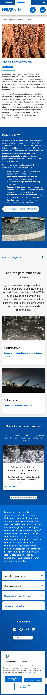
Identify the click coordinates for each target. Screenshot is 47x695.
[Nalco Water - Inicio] (11, 10)
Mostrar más (10, 487)
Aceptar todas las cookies (13, 679)
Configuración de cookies (23, 686)
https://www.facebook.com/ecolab (21, 629)
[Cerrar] (42, 654)
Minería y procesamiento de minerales (17, 20)
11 (33, 497)
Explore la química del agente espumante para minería (23, 354)
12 (35, 497)
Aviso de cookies (30, 672)
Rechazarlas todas (33, 680)
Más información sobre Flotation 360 (21, 209)
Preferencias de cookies (23, 638)
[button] (33, 10)
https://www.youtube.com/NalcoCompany (33, 629)
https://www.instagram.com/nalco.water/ (27, 629)
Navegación (11, 257)
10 (31, 497)
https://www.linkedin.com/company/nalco (15, 629)
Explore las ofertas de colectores (18, 405)
